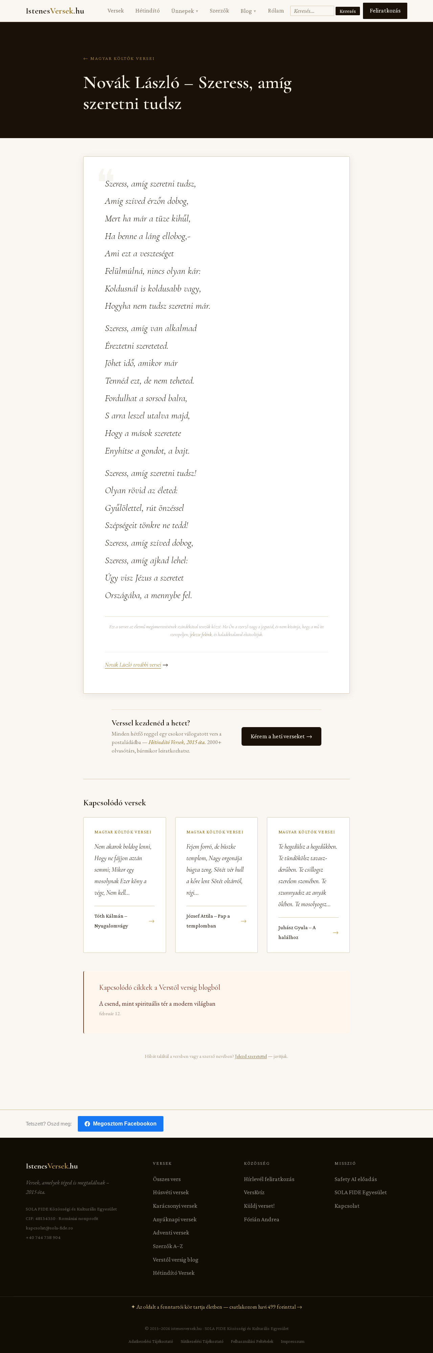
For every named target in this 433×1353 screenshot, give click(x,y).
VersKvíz (254, 1192)
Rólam (276, 10)
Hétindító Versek (174, 1272)
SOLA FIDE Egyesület (361, 1192)
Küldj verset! (259, 1205)
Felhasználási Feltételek (252, 1341)
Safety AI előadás (356, 1179)
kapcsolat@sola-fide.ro (49, 1227)
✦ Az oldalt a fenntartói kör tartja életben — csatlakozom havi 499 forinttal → (216, 1306)
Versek (116, 10)
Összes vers (167, 1179)
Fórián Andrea (261, 1219)
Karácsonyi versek (175, 1205)
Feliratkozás (385, 10)
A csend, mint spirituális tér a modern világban (157, 1003)
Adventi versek (171, 1232)
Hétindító (147, 10)
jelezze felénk (201, 634)
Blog (248, 10)
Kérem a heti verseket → (281, 736)
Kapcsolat (347, 1205)
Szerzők (219, 10)
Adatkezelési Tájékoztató (151, 1341)
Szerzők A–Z (168, 1246)
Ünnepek (184, 10)
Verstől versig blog (176, 1259)
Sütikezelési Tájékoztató (202, 1341)
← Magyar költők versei (119, 58)
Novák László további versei (133, 664)
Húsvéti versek (171, 1192)
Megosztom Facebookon (125, 1124)
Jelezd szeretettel (251, 1056)
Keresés (348, 11)
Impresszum (292, 1341)
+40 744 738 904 (43, 1237)
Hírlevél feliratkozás (269, 1179)
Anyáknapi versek (175, 1219)
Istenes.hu (55, 11)
